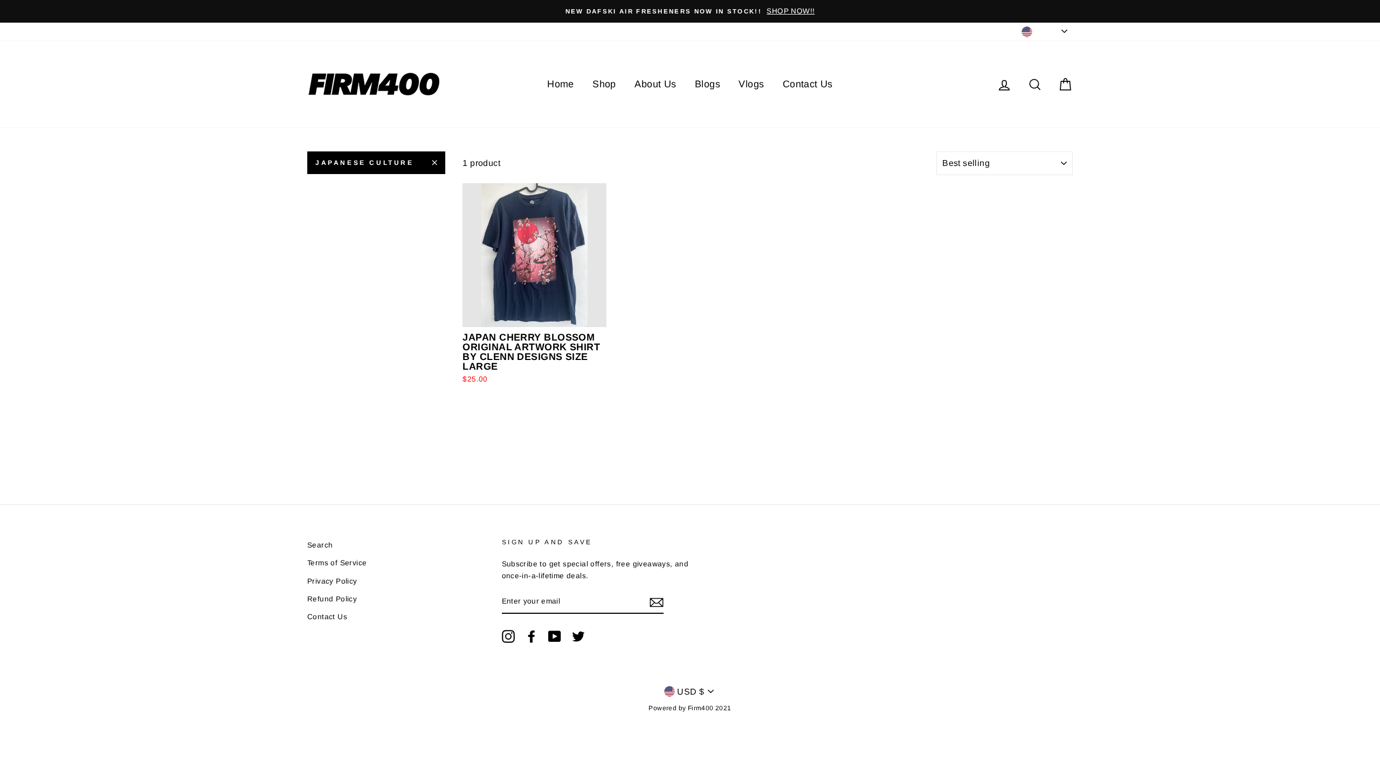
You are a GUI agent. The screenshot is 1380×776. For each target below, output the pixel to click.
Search (320, 545)
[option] (690, 11)
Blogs (707, 84)
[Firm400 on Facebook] (531, 636)
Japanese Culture (364, 163)
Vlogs (751, 84)
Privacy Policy (332, 581)
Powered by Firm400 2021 (689, 708)
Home (560, 84)
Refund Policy (332, 599)
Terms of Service (337, 563)
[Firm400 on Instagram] (508, 636)
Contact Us (808, 84)
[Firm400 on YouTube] (554, 636)
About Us (655, 84)
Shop (604, 84)
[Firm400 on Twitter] (578, 636)
